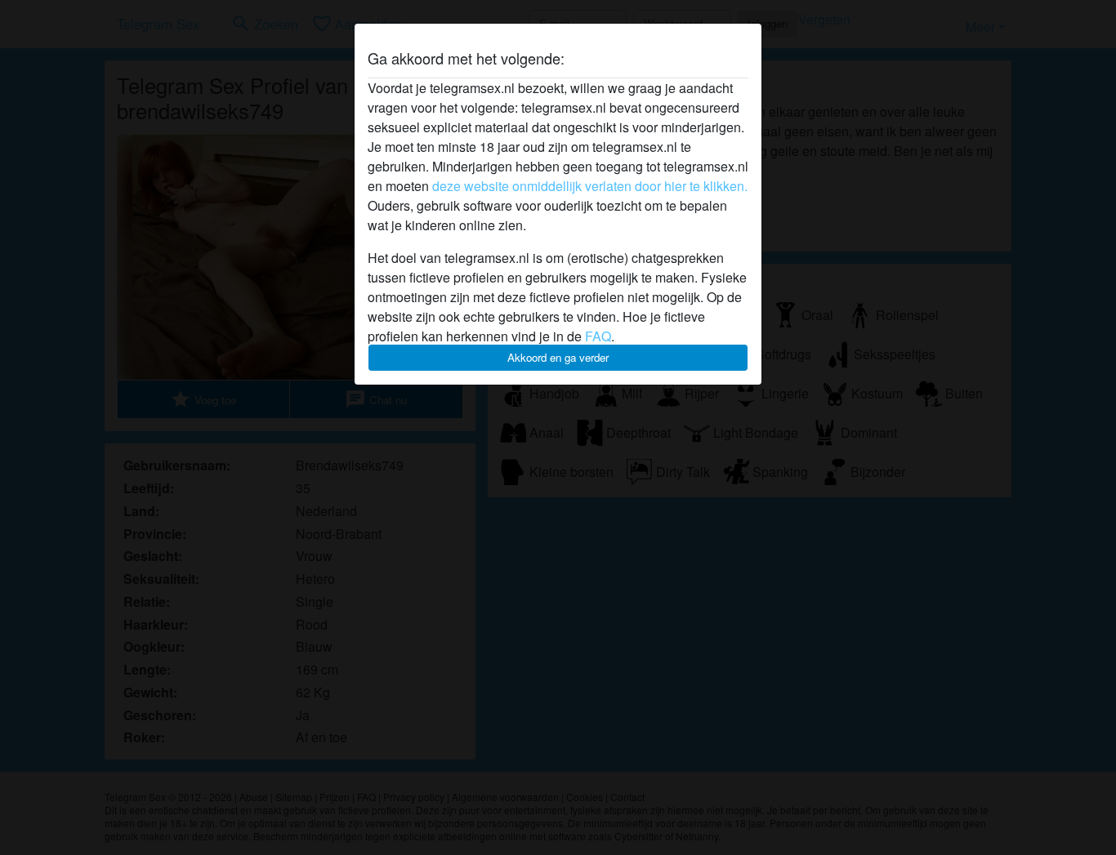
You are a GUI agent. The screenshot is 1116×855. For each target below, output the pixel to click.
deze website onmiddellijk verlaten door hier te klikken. (590, 185)
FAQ (598, 336)
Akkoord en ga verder (558, 357)
